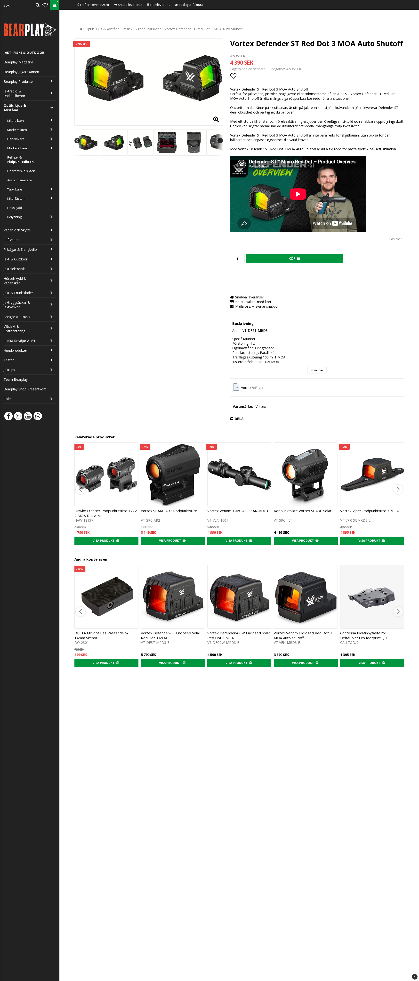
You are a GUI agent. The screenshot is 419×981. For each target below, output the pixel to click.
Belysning (14, 217)
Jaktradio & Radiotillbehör (14, 93)
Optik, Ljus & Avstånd (15, 107)
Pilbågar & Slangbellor (21, 249)
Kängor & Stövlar (17, 316)
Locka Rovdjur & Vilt (19, 340)
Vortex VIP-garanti (255, 387)
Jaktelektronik (14, 268)
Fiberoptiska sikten (21, 171)
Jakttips (9, 369)
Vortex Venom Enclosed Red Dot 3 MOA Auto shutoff (303, 635)
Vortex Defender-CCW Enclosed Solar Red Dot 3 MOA (238, 635)
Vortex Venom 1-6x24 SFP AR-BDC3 (237, 510)
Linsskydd (14, 207)
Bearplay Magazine (19, 62)
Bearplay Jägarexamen (21, 71)
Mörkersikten (17, 130)
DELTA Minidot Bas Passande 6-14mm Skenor (101, 635)
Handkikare (15, 139)
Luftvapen (11, 239)
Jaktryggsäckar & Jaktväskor (17, 304)
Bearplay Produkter (19, 81)
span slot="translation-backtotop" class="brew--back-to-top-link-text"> (415, 977)
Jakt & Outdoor (15, 259)
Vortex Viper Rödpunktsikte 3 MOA (369, 510)
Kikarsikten (15, 120)
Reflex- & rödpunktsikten (20, 159)
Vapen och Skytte (17, 230)
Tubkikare (14, 189)
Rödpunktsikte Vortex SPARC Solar (302, 510)
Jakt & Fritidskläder (18, 292)
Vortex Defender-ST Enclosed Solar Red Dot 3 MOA (170, 635)
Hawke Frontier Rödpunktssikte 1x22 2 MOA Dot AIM (105, 513)
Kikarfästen (15, 198)
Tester (9, 360)
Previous (77, 140)
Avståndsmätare (19, 180)
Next (220, 140)
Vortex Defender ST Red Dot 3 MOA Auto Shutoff (203, 29)
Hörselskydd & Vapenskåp (15, 280)
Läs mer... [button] (396, 239)
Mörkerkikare (17, 148)
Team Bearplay (16, 379)
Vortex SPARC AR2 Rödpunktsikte (169, 510)
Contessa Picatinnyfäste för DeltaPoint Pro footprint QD (363, 635)
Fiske (8, 398)
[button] (45, 5)
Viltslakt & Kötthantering (14, 328)
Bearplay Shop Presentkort (25, 389)
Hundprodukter (15, 350)
